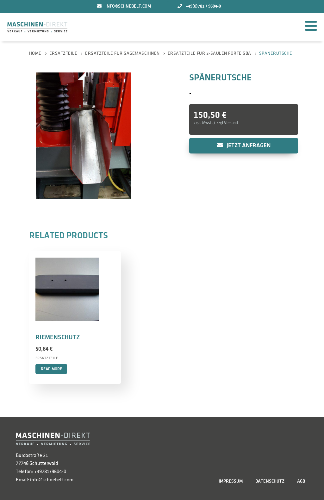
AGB (301, 481)
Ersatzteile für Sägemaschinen (122, 53)
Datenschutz (269, 481)
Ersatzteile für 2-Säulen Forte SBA (209, 53)
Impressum (231, 481)
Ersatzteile (63, 53)
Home (35, 53)
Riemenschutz (57, 337)
